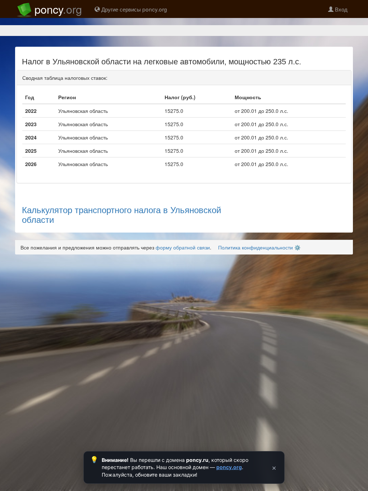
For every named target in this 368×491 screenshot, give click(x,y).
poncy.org (229, 467)
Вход (341, 9)
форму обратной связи (183, 247)
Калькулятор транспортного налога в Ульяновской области (121, 214)
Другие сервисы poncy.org (133, 9)
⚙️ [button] (297, 247)
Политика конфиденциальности (255, 247)
